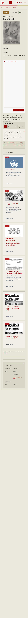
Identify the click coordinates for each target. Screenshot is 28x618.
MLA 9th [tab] (19, 127)
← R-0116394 (6, 357)
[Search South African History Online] (10, 2)
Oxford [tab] (15, 126)
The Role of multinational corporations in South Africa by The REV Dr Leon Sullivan (13, 242)
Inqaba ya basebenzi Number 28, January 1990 (12, 308)
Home (2, 7)
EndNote (5, 145)
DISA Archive (10, 170)
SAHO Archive (8, 7)
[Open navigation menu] (25, 2)
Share (23, 55)
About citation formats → (19, 145)
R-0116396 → (14, 357)
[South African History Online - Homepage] (2, 2)
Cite (7, 55)
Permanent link (17, 55)
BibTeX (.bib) (10, 142)
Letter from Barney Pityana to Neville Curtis (14, 272)
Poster (14, 7)
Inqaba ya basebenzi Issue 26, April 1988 (12, 337)
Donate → (5, 353)
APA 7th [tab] (5, 127)
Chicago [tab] (24, 126)
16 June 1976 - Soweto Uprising (13, 204)
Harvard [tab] (10, 126)
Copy (24, 131)
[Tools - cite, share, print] (14, 2)
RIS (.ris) (19, 142)
